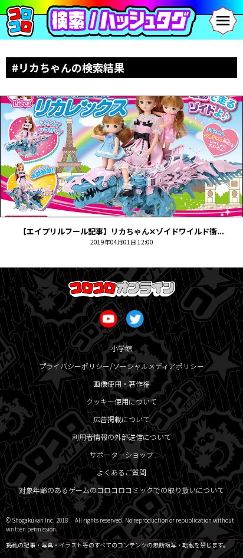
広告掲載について (121, 419)
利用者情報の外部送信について (121, 437)
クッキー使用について (121, 401)
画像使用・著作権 (121, 383)
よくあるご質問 (121, 472)
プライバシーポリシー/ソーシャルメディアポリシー (121, 366)
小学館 (121, 348)
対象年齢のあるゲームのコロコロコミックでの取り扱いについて (121, 490)
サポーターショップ (121, 454)
